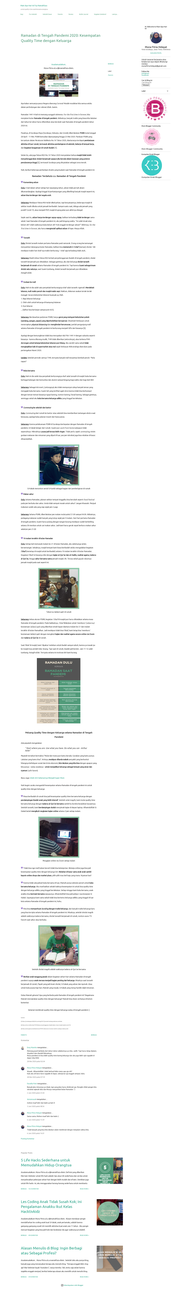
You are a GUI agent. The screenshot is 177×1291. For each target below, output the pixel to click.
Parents (60, 14)
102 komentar (33, 1189)
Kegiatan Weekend (100, 14)
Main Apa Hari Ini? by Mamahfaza (33, 6)
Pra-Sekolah (33, 14)
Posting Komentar (27, 1139)
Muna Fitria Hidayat (34, 1068)
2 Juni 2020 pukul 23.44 (35, 1093)
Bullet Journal (83, 14)
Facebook (145, 75)
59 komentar (33, 1277)
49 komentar (33, 1235)
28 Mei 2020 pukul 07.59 (36, 1077)
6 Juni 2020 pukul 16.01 (35, 1133)
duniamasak (31, 1099)
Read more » (84, 1189)
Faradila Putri (32, 1084)
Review (71, 14)
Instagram (145, 73)
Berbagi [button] (111, 64)
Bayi (21, 14)
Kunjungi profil (156, 53)
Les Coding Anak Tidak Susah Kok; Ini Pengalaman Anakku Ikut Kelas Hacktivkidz (51, 1206)
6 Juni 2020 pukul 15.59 (35, 1120)
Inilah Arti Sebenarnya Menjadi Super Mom (47, 778)
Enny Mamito (32, 1047)
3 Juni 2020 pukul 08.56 (35, 1106)
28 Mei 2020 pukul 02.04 (36, 1061)
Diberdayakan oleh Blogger (73, 1285)
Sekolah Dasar (47, 14)
